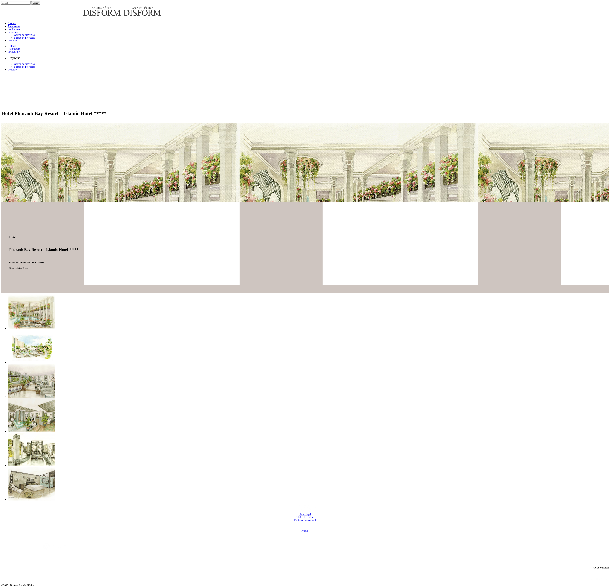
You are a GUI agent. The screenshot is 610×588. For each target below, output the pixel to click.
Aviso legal (305, 514)
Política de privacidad (305, 520)
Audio (305, 530)
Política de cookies (305, 517)
